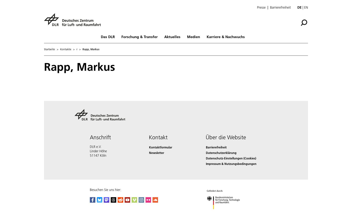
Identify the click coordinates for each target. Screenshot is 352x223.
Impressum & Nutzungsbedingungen (231, 164)
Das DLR (108, 36)
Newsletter (156, 153)
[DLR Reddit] (120, 201)
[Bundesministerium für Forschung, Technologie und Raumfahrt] (227, 213)
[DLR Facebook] (92, 201)
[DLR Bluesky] (99, 201)
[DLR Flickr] (148, 201)
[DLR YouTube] (127, 201)
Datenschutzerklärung (221, 153)
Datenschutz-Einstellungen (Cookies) (231, 158)
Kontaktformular (160, 147)
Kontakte (65, 49)
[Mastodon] (106, 201)
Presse (261, 7)
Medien (193, 36)
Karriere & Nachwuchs (226, 36)
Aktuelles (172, 36)
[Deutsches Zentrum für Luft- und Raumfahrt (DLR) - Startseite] (74, 21)
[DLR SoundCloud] (155, 201)
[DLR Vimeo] (134, 201)
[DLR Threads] (113, 201)
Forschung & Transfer (139, 36)
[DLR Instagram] (141, 201)
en (306, 7)
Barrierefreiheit (280, 7)
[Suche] (304, 22)
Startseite (49, 49)
